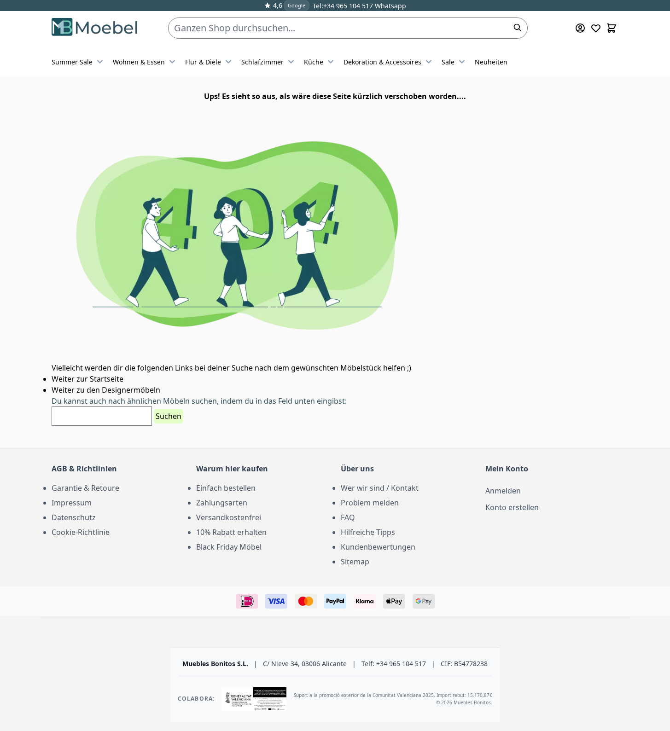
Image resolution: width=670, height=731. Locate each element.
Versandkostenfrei (228, 517)
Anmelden (503, 491)
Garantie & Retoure (85, 488)
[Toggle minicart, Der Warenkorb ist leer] (611, 28)
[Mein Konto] (580, 28)
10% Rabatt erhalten (231, 532)
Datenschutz (74, 517)
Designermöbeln (131, 390)
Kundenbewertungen (378, 547)
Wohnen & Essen (139, 62)
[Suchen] (517, 27)
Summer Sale (72, 62)
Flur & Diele (203, 62)
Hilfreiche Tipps (368, 532)
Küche (313, 62)
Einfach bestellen (226, 488)
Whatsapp (389, 5)
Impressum (72, 503)
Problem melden (370, 503)
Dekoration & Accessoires (382, 62)
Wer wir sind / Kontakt (380, 488)
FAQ (348, 517)
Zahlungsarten (221, 503)
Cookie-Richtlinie (81, 532)
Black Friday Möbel (229, 547)
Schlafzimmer (262, 62)
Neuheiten (491, 62)
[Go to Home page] (95, 28)
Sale (448, 62)
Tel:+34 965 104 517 (343, 5)
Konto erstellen (512, 507)
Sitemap (355, 562)
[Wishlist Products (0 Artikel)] (595, 28)
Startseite (106, 379)
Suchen (168, 416)
